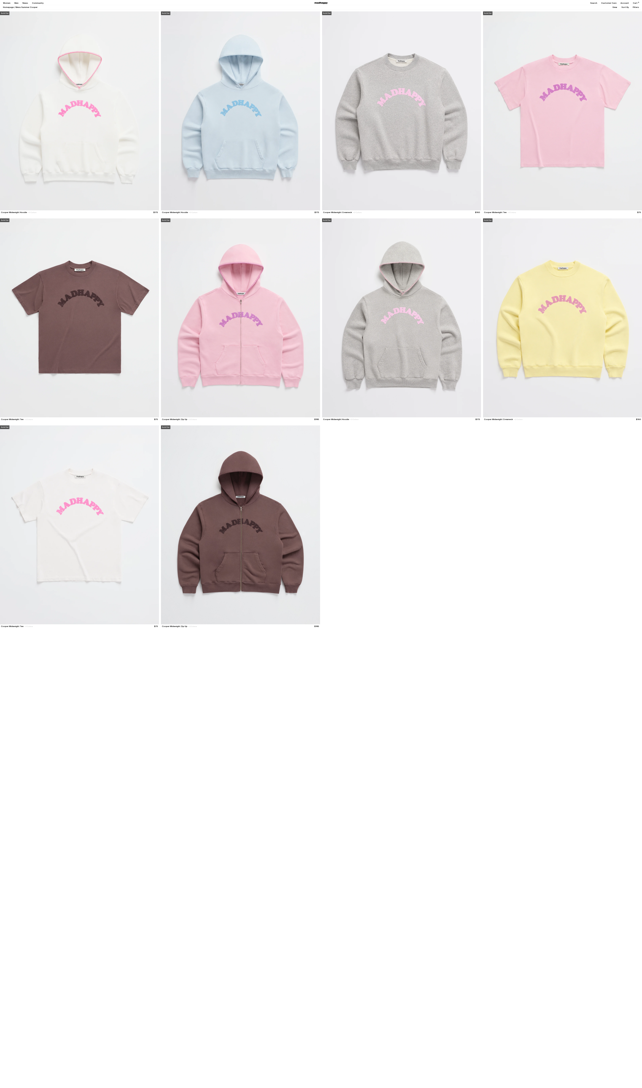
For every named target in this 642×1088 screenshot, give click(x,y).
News (25, 3)
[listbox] (614, 7)
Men (16, 3)
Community (37, 3)
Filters (636, 7)
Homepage (8, 7)
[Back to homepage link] (321, 3)
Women (6, 3)
